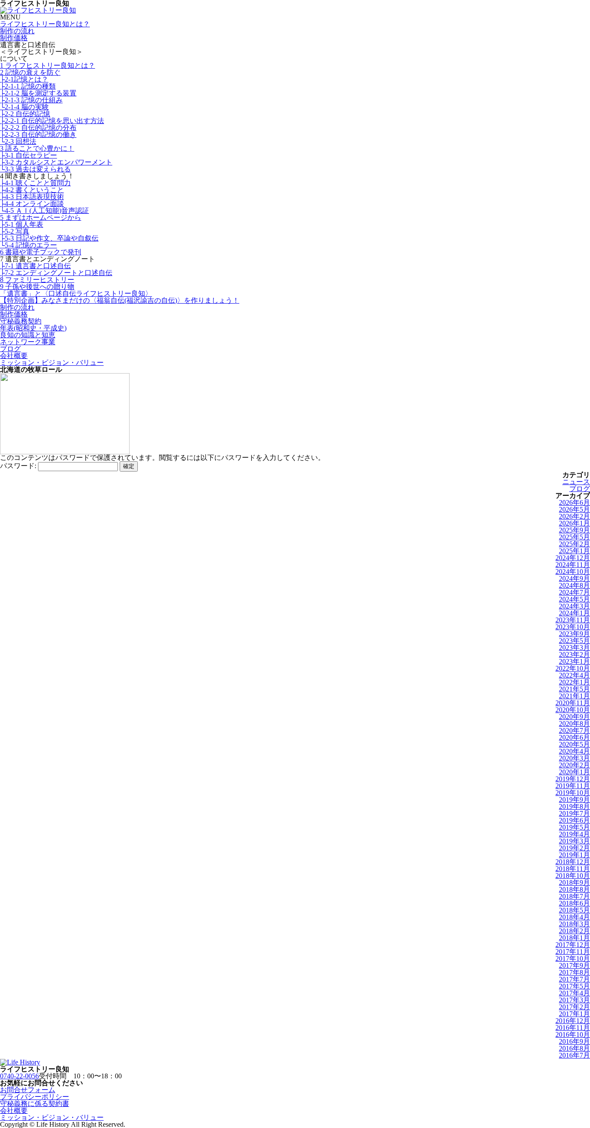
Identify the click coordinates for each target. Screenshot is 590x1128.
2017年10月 (572, 958)
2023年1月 (574, 661)
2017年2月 (574, 1007)
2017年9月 (574, 965)
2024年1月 (574, 613)
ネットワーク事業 (27, 341)
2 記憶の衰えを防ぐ (30, 72)
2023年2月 (574, 654)
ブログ (10, 348)
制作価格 (14, 37)
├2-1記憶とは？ (24, 79)
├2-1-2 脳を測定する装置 (38, 93)
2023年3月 (574, 647)
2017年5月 (574, 986)
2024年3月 (574, 606)
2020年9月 (574, 716)
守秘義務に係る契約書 (34, 1103)
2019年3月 (574, 841)
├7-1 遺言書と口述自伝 (35, 265)
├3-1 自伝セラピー (28, 155)
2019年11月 (572, 785)
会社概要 (14, 355)
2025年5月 (574, 537)
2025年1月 (574, 550)
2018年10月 (572, 875)
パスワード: (19, 465)
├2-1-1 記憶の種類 (28, 86)
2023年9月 (574, 633)
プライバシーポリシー (34, 1096)
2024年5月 (574, 599)
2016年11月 (572, 1027)
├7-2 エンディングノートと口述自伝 (56, 272)
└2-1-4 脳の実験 (24, 107)
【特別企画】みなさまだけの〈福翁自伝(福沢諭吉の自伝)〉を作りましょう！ (119, 300)
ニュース (576, 481)
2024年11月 (572, 564)
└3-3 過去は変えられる (35, 169)
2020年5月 (574, 744)
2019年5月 (574, 827)
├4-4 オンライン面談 (32, 203)
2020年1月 (574, 772)
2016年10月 (572, 1034)
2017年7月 (574, 979)
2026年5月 (574, 509)
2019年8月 (574, 806)
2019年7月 (574, 813)
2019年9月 (574, 799)
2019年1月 (574, 855)
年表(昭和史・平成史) (33, 328)
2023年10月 (572, 627)
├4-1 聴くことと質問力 (35, 183)
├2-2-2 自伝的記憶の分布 (38, 127)
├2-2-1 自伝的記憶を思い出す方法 (52, 120)
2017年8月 (574, 972)
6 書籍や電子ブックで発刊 (40, 252)
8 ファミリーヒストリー (37, 279)
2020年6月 (574, 737)
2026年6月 (574, 502)
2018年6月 (574, 903)
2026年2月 (574, 516)
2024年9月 (574, 578)
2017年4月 (574, 993)
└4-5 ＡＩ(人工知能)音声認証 (44, 210)
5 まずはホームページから (40, 217)
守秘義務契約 (20, 321)
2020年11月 (572, 703)
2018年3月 (574, 924)
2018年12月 (572, 861)
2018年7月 (574, 896)
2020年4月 (574, 751)
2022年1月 (574, 682)
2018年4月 (574, 917)
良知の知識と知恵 (27, 335)
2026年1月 (574, 523)
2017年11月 (572, 951)
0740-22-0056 (19, 1076)
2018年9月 (574, 882)
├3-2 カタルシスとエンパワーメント (56, 162)
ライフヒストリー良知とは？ (45, 24)
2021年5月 (574, 689)
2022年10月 (572, 668)
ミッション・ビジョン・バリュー (52, 362)
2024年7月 (574, 592)
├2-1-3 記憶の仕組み (31, 100)
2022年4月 (574, 675)
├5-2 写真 (14, 231)
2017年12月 (572, 944)
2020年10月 (572, 709)
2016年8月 (574, 1048)
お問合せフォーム (27, 1089)
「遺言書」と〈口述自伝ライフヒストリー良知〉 (76, 293)
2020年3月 (574, 758)
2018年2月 (574, 931)
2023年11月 (572, 620)
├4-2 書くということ (32, 189)
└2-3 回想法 (18, 141)
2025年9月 (574, 530)
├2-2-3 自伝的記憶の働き (38, 134)
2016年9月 (574, 1041)
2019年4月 (574, 834)
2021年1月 (574, 696)
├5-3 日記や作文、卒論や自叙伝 (49, 238)
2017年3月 (574, 1000)
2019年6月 (574, 820)
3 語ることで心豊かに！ (37, 148)
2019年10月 (572, 792)
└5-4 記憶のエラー (28, 245)
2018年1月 (574, 937)
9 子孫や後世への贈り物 (37, 286)
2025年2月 (574, 544)
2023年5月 (574, 640)
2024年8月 (574, 585)
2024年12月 (572, 557)
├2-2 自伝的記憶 (25, 113)
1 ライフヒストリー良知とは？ (47, 65)
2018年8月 (574, 889)
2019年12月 (572, 779)
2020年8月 (574, 723)
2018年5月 (574, 910)
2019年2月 (574, 848)
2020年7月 (574, 730)
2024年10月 (572, 571)
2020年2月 (574, 765)
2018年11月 (572, 868)
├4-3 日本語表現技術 (32, 196)
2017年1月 (574, 1013)
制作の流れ (17, 31)
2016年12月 (572, 1020)
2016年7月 (574, 1055)
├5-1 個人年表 (21, 224)
